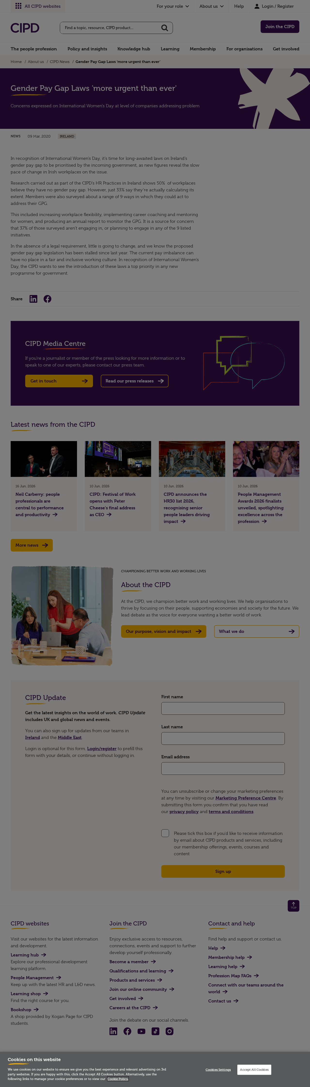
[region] (155, 1069)
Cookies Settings (218, 1069)
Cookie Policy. (118, 1079)
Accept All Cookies (254, 1069)
